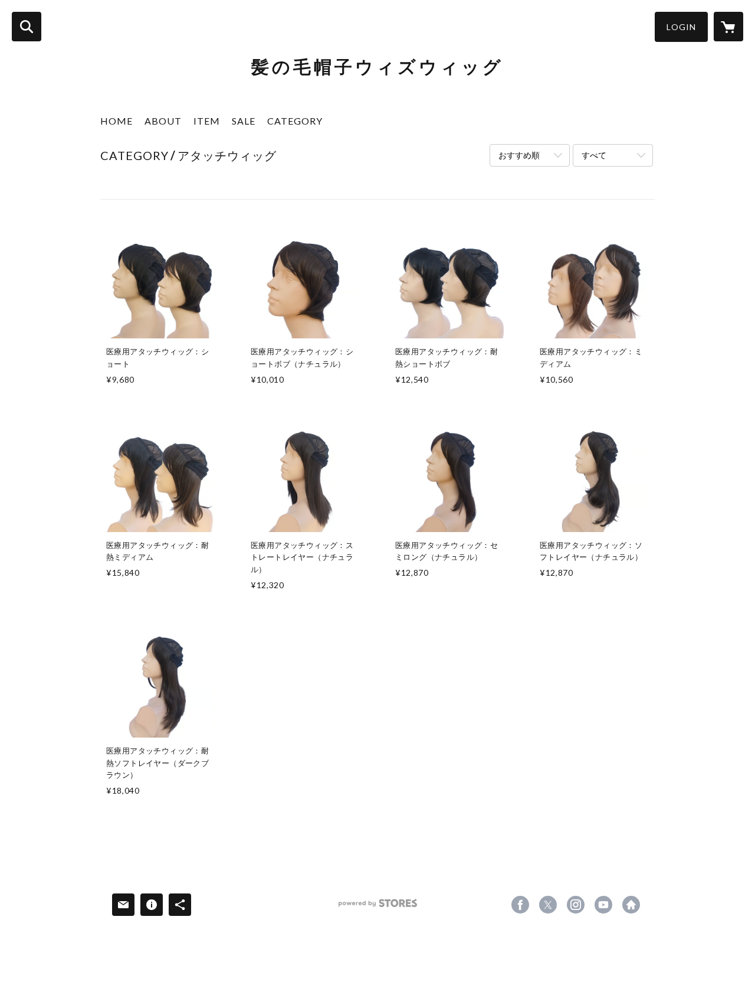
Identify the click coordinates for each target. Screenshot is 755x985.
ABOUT (163, 120)
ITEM (206, 120)
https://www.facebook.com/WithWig (520, 905)
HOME (116, 120)
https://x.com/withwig (548, 905)
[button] (681, 27)
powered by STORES (377, 907)
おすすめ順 (519, 155)
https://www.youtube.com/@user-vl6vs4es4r (603, 905)
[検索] (26, 26)
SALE (243, 120)
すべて (594, 155)
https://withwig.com (631, 905)
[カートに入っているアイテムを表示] (728, 26)
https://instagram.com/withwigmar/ (576, 905)
